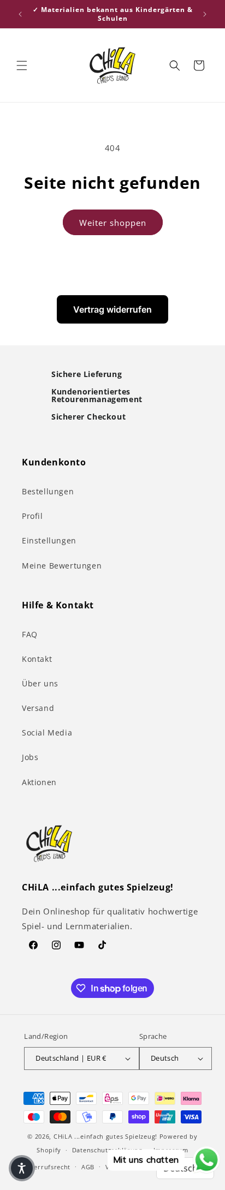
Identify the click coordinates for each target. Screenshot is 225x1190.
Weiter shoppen (112, 222)
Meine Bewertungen (62, 565)
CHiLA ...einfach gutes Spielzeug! (105, 1136)
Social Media (47, 732)
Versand (38, 708)
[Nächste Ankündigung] (205, 14)
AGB (87, 1167)
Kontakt (37, 659)
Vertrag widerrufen (112, 309)
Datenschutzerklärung (107, 1150)
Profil (32, 516)
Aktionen (39, 782)
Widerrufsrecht (46, 1167)
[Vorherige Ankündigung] (20, 14)
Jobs (30, 757)
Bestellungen (48, 491)
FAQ (30, 634)
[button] (22, 65)
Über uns (40, 683)
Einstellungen (49, 540)
